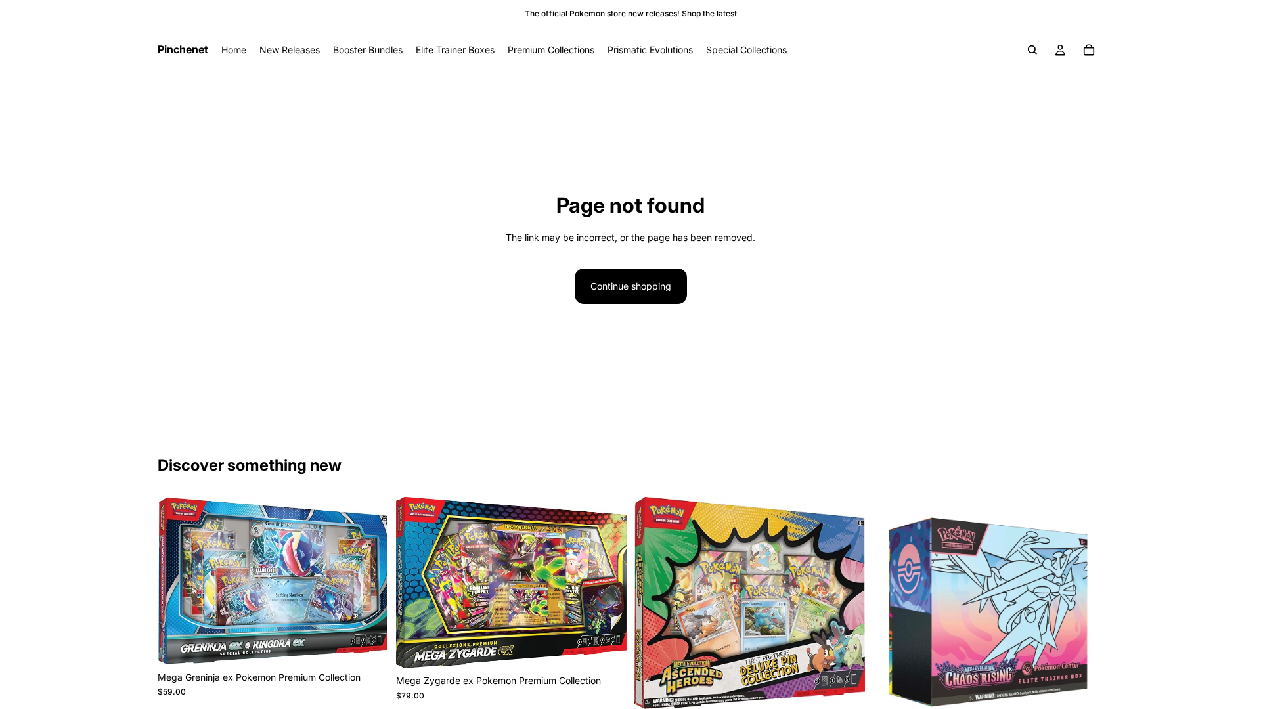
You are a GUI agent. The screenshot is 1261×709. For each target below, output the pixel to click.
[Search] (1032, 49)
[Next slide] (607, 583)
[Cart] (1088, 49)
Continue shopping (630, 285)
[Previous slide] (415, 583)
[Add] (368, 644)
